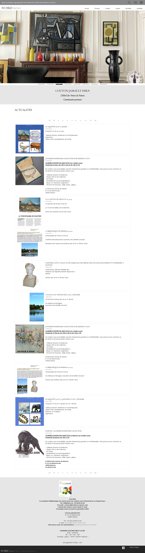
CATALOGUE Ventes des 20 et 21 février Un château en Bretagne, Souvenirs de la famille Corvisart (59, 302)
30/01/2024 (48, 401)
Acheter (107, 8)
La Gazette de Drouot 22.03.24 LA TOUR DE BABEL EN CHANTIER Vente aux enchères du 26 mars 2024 (58, 208)
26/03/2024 (48, 129)
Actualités (140, 8)
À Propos (97, 8)
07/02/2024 (48, 369)
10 (86, 120)
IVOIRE (11, 8)
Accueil (87, 8)
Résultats (128, 8)
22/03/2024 (48, 161)
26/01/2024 (48, 433)
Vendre (118, 8)
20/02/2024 (48, 267)
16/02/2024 (48, 329)
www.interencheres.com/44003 (86, 525)
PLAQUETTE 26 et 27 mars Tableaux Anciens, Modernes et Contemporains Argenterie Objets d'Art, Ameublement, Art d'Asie (61, 135)
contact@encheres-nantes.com (75, 523)
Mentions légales (134, 547)
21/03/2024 (48, 201)
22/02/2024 (48, 233)
